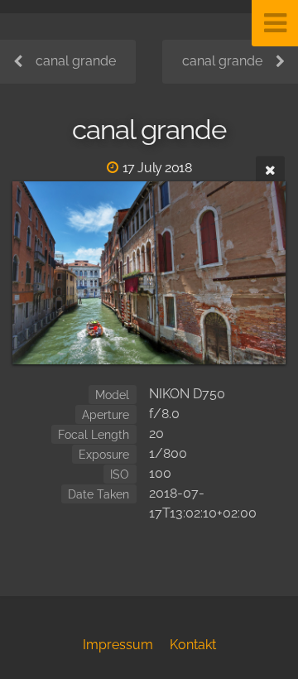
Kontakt (193, 645)
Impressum (118, 645)
